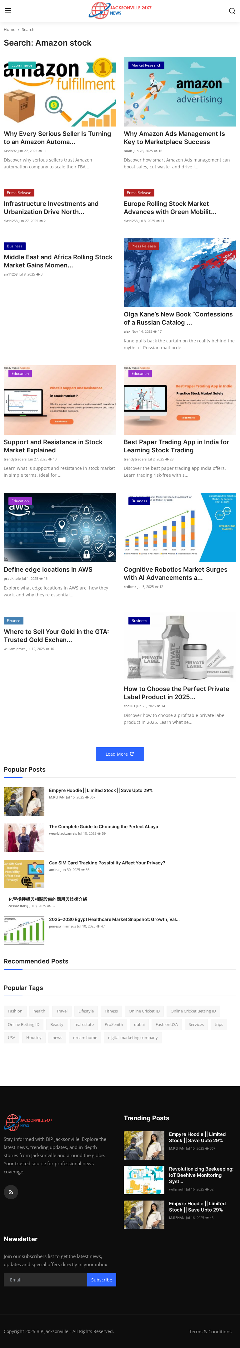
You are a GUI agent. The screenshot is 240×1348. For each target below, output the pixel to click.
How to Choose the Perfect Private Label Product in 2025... (176, 693)
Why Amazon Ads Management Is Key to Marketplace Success (174, 138)
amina (54, 869)
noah (128, 150)
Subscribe (101, 1280)
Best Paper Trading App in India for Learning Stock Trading (176, 446)
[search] (232, 11)
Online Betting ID (23, 1024)
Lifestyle (86, 1011)
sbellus (129, 706)
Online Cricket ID (144, 1011)
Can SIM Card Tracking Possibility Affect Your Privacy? (107, 862)
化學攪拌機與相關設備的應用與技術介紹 (47, 899)
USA (11, 1037)
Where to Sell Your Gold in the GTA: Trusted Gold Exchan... (56, 636)
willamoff (177, 1189)
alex (127, 331)
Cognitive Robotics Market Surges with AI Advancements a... (176, 573)
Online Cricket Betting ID (193, 1011)
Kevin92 (10, 150)
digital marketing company (133, 1037)
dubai (139, 1024)
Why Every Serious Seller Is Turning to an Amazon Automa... (57, 138)
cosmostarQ (18, 905)
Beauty (56, 1024)
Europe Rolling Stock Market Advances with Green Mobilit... (170, 208)
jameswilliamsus (62, 926)
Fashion (15, 1011)
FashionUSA (167, 1024)
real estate (84, 1024)
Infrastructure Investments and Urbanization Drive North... (51, 208)
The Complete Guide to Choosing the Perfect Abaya (103, 826)
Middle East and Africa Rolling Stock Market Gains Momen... (58, 261)
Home (9, 29)
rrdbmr (130, 586)
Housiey (34, 1037)
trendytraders (15, 459)
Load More (117, 754)
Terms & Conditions (210, 1331)
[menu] (8, 11)
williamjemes (14, 648)
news (57, 1037)
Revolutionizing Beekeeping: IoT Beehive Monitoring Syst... (201, 1175)
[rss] (11, 1192)
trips (219, 1024)
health (39, 1011)
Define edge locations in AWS (48, 569)
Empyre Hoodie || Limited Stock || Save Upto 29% (101, 790)
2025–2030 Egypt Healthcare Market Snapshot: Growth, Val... (114, 919)
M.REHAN (57, 797)
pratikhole (12, 578)
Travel (62, 1011)
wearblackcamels (63, 833)
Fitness (111, 1011)
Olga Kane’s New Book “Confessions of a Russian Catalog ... (178, 318)
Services (196, 1024)
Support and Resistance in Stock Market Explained (53, 446)
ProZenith (114, 1024)
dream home (85, 1037)
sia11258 (11, 220)
